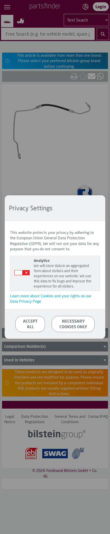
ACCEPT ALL (30, 324)
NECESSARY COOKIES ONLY (73, 324)
